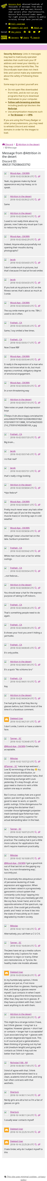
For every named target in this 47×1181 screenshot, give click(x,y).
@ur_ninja (15, 32)
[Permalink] (39, 176)
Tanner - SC (15, 738)
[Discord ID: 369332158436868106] (6, 323)
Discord (9, 144)
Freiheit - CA (16, 322)
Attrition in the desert (29, 144)
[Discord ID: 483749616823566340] (6, 759)
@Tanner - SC (10, 766)
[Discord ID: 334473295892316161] (6, 1092)
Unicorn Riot (14, 4)
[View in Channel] (36, 176)
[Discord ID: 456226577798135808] (6, 719)
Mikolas (14, 758)
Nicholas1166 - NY (19, 1062)
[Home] (4, 37)
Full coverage (17, 24)
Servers (14, 38)
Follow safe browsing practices (24, 102)
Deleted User (16, 718)
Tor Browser (17, 114)
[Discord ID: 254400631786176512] (6, 739)
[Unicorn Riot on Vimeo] (29, 32)
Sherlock (14, 1092)
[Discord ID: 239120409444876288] (6, 1063)
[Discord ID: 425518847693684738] (6, 174)
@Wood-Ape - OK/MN (14, 746)
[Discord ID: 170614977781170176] (6, 260)
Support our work (19, 28)
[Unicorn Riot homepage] (4, 6)
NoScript (12, 108)
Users (26, 38)
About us (37, 28)
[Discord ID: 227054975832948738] (6, 197)
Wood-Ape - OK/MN (20, 173)
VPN (30, 114)
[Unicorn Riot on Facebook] (25, 32)
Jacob (13, 259)
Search (36, 38)
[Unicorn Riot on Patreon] (39, 32)
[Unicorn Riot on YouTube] (34, 32)
